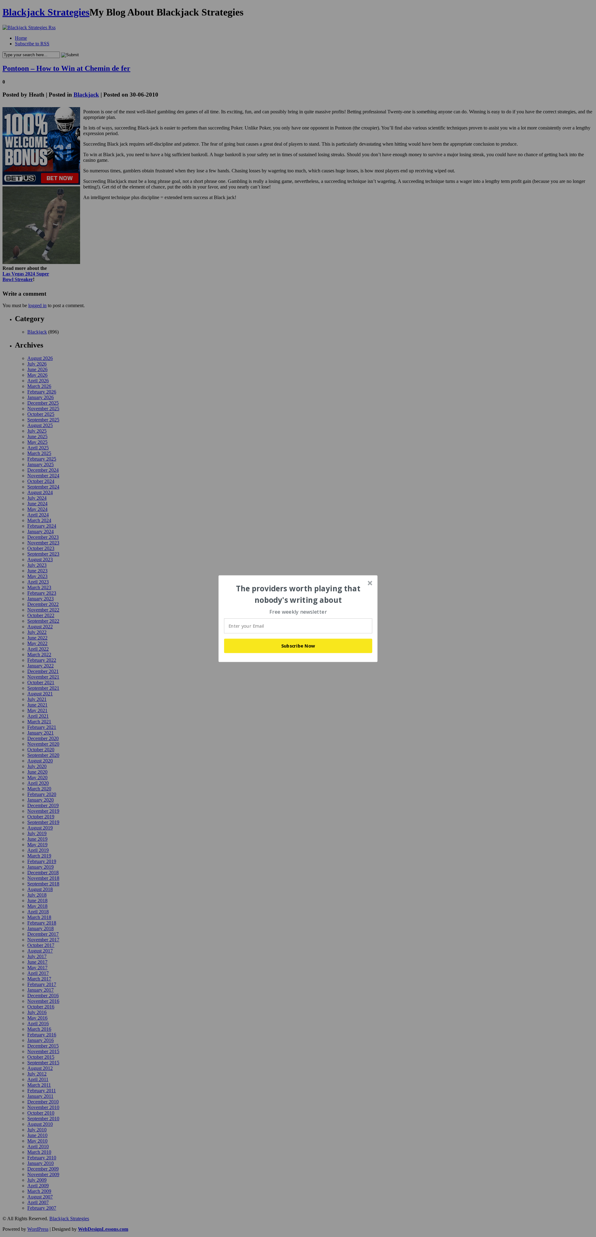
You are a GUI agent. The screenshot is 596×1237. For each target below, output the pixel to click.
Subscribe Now (298, 646)
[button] (298, 594)
